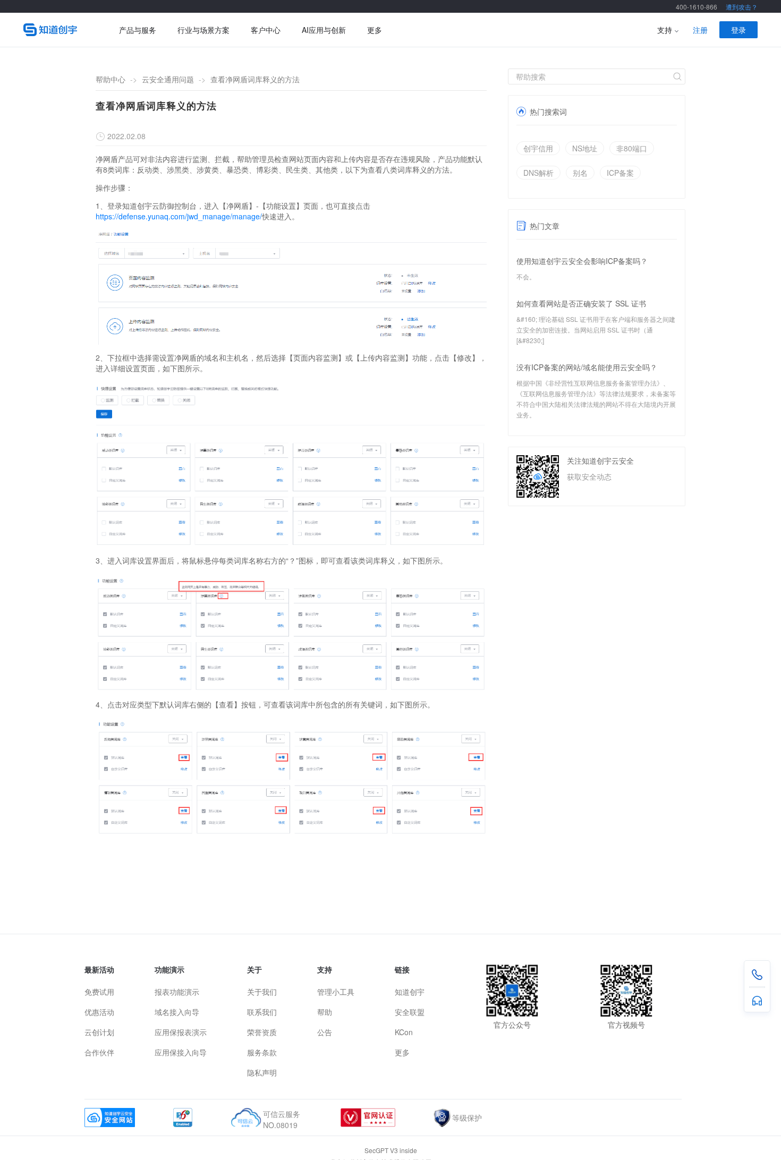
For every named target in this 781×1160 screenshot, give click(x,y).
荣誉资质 (262, 1032)
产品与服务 (137, 29)
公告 (324, 1032)
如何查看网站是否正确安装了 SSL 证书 (581, 303)
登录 (738, 29)
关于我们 (262, 991)
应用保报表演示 (181, 1032)
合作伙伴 (99, 1052)
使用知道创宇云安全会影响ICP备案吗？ (582, 260)
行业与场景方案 (203, 29)
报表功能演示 (177, 991)
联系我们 (262, 1012)
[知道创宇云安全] (55, 29)
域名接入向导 (177, 1012)
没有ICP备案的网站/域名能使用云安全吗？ (586, 367)
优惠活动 (99, 1012)
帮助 (324, 1012)
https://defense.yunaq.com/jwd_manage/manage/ (179, 216)
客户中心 (266, 29)
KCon (404, 1032)
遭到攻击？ (742, 6)
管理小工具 (335, 991)
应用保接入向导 (181, 1052)
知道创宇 (410, 991)
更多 (374, 29)
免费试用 (99, 991)
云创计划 (99, 1032)
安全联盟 (410, 1012)
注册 (700, 29)
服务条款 (262, 1052)
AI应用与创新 (324, 29)
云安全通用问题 (168, 79)
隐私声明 (262, 1072)
